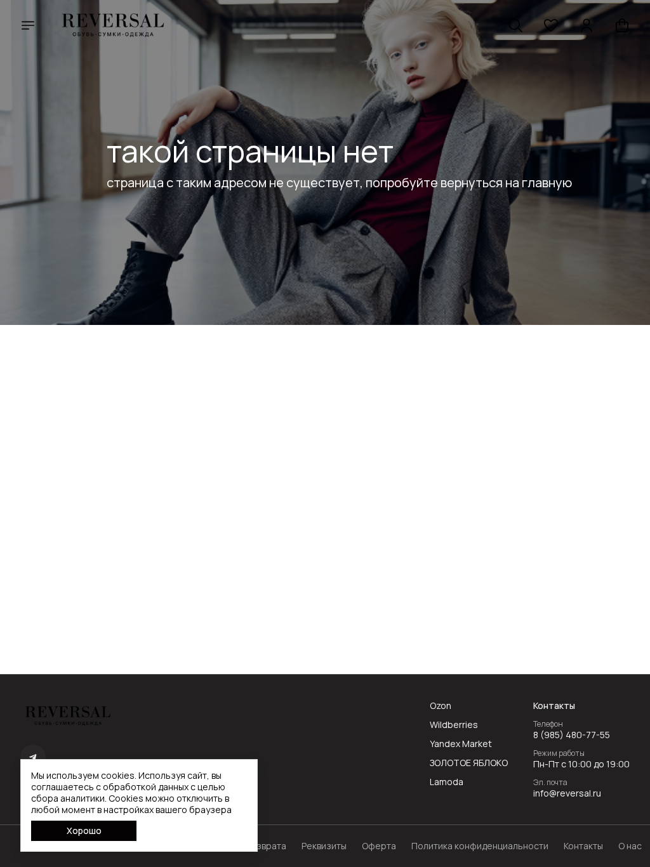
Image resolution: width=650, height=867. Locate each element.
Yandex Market (461, 744)
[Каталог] (28, 25)
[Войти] (586, 25)
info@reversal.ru (567, 793)
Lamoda (446, 782)
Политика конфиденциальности (479, 846)
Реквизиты (324, 846)
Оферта (379, 846)
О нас (630, 846)
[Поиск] (515, 25)
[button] (551, 25)
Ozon (440, 705)
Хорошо (84, 830)
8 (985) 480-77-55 (571, 735)
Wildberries (454, 725)
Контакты (583, 846)
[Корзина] (622, 25)
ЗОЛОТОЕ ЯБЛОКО (469, 763)
